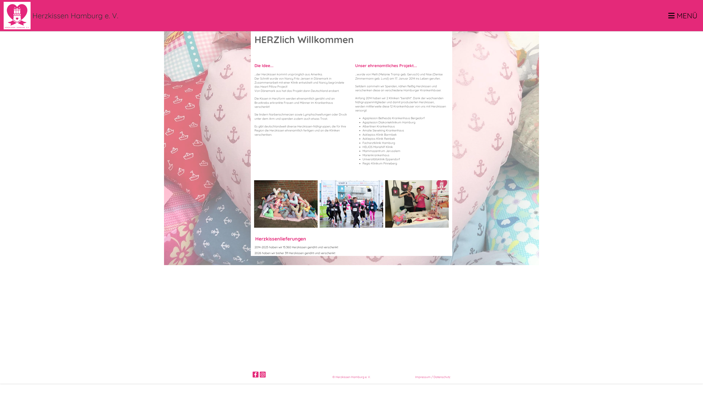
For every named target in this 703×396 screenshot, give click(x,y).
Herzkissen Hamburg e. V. (75, 15)
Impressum (423, 377)
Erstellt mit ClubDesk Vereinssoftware (351, 381)
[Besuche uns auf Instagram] (263, 375)
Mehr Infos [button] (11, 390)
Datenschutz (442, 377)
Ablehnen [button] (669, 390)
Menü (686, 15)
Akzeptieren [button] (688, 390)
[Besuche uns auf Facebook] (255, 375)
